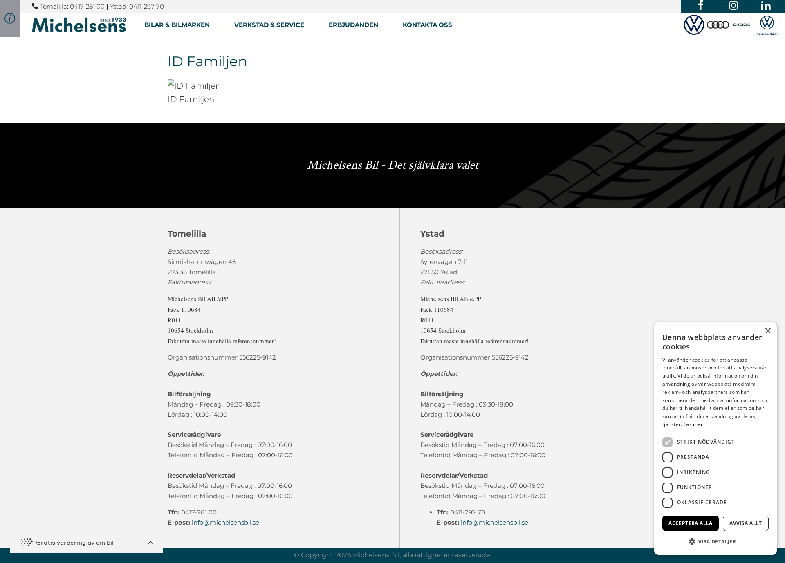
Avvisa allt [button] (745, 523)
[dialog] (715, 438)
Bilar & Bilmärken (177, 25)
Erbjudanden (353, 25)
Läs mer (693, 424)
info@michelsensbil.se (225, 522)
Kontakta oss (427, 25)
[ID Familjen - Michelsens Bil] (79, 24)
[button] (715, 541)
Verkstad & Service (269, 25)
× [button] (768, 331)
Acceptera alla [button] (690, 523)
